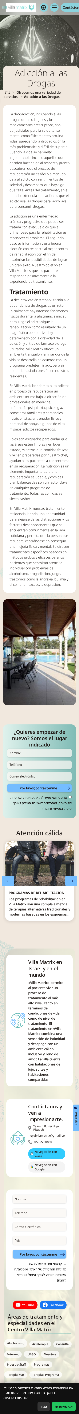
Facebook (57, 1305)
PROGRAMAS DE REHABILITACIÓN (36, 893)
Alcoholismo (15, 1343)
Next (71, 881)
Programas (41, 1364)
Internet (13, 1354)
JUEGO (31, 1354)
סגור (43, 1406)
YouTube (28, 1305)
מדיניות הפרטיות (21, 797)
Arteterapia (40, 1344)
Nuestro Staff (16, 1364)
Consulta (62, 1344)
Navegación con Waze (46, 1154)
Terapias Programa (45, 1375)
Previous (8, 881)
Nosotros (50, 1354)
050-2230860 (43, 1142)
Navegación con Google (46, 1167)
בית (7, 92)
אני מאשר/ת (64, 1406)
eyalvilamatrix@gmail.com (48, 1135)
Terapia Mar (15, 1375)
